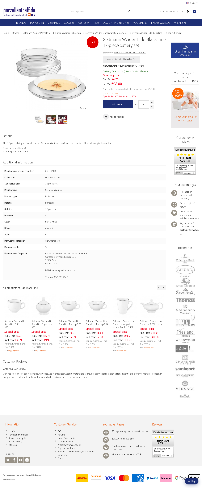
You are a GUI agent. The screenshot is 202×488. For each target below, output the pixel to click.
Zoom (83, 108)
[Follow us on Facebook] (14, 459)
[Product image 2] (50, 119)
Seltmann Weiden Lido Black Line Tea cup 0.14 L (98, 323)
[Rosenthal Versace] (185, 389)
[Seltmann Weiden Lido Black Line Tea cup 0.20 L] (71, 306)
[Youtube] (21, 459)
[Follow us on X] (8, 459)
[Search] (129, 11)
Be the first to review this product (130, 52)
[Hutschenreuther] (185, 282)
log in (51, 373)
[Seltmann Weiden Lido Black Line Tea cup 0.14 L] (98, 306)
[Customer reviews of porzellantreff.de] (185, 148)
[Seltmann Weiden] (185, 309)
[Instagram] (27, 459)
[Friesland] (185, 332)
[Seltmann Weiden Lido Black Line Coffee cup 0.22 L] (16, 306)
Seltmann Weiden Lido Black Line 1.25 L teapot (151, 323)
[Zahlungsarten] (137, 478)
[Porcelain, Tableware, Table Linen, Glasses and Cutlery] (19, 11)
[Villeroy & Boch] (185, 258)
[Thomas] (185, 300)
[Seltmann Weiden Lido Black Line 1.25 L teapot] (152, 306)
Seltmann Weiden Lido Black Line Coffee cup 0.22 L (15, 324)
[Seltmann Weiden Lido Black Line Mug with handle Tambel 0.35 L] (125, 306)
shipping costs (112, 93)
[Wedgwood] (185, 341)
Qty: (136, 104)
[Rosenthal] (185, 291)
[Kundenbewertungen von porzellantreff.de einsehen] (163, 431)
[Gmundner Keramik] (185, 360)
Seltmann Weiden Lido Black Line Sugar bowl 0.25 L (42, 324)
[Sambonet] (185, 368)
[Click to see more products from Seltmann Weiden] (185, 50)
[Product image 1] (39, 119)
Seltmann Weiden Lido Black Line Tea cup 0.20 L (71, 323)
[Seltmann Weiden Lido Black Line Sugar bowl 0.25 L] (43, 306)
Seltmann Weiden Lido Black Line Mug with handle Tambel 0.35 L (124, 324)
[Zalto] (185, 349)
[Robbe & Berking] (185, 375)
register (60, 373)
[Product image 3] (62, 119)
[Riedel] (185, 321)
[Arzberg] (185, 271)
